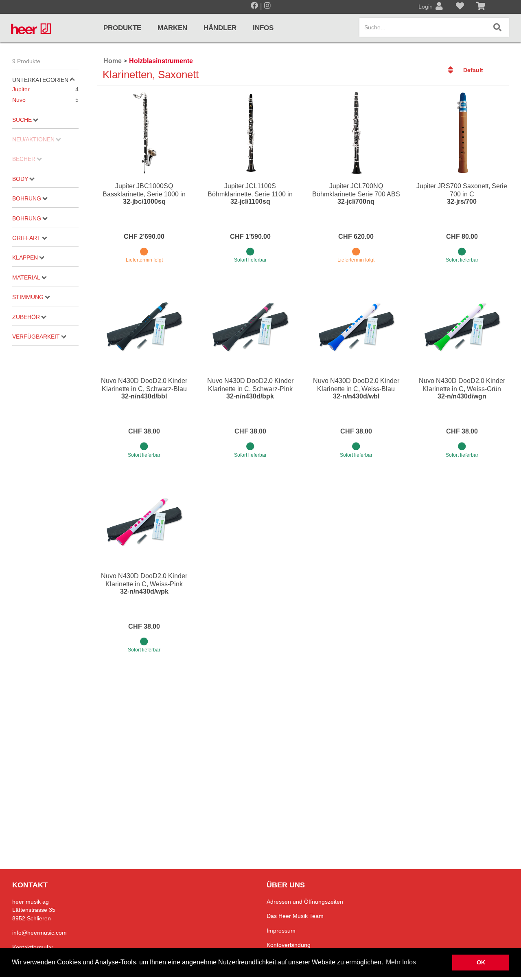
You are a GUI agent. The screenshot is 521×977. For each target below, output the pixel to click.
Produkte (122, 28)
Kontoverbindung (289, 945)
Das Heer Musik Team (295, 916)
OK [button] (481, 962)
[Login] (439, 7)
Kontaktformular (32, 947)
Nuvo (45, 100)
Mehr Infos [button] (401, 962)
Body (20, 179)
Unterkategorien (40, 80)
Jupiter (45, 89)
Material (26, 277)
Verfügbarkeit (36, 336)
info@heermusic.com (39, 932)
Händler (220, 28)
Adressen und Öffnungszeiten (305, 901)
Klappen (25, 257)
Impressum (281, 930)
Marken (172, 28)
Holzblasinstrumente (161, 60)
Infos (263, 28)
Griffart (26, 238)
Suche (22, 120)
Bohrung (26, 198)
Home (112, 60)
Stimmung (28, 297)
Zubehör (26, 317)
